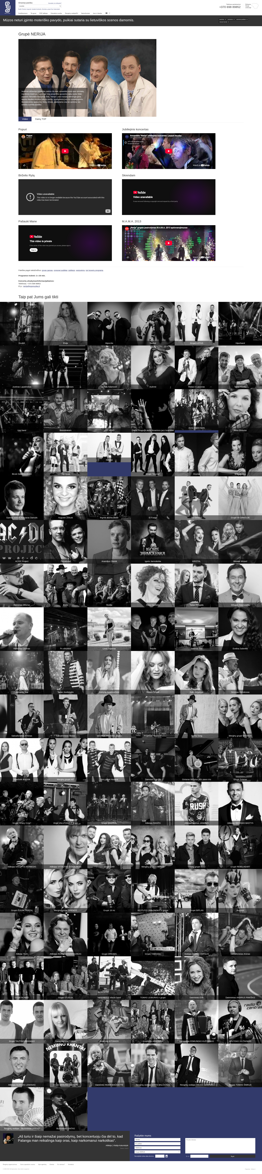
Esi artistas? (61, 1164)
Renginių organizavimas (10, 1164)
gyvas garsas (47, 270)
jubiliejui (71, 270)
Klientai (52, 1164)
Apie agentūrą (42, 1164)
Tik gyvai (33, 13)
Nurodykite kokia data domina (144, 1156)
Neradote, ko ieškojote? (55, 3)
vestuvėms (80, 270)
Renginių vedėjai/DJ (71, 13)
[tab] (25, 119)
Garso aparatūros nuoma (27, 1164)
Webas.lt (253, 1169)
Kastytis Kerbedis (36, 9)
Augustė (29, 9)
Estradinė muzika (56, 13)
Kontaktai (71, 1164)
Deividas (44, 9)
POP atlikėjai (43, 13)
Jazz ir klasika (97, 13)
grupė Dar (50, 9)
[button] (157, 1151)
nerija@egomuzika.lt (31, 286)
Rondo (24, 9)
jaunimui (221, 19)
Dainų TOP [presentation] (40, 119)
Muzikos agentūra (7, 7)
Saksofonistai (85, 13)
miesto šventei (223, 22)
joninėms (230, 19)
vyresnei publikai (241, 19)
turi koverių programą (94, 270)
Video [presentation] (25, 119)
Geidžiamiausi (22, 13)
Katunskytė (57, 9)
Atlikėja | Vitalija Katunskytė (117, 1145)
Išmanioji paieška (25, 3)
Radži (20, 9)
